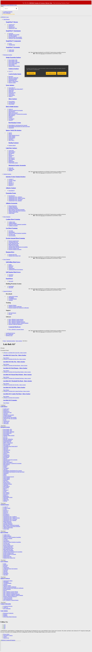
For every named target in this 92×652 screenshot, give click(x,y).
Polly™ (10, 154)
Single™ (10, 117)
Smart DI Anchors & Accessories (16, 110)
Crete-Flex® (11, 93)
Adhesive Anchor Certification (15, 306)
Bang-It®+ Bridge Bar (13, 77)
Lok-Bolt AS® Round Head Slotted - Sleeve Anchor (17, 374)
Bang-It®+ (11, 76)
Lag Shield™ (11, 118)
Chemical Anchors (7, 174)
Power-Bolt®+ (12, 101)
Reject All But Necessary (51, 73)
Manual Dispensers (13, 205)
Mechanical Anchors (7, 54)
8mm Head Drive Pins (13, 244)
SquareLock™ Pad (13, 28)
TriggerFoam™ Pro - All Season (15, 199)
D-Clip (10, 43)
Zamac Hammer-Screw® (14, 135)
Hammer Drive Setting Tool (14, 255)
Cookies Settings (31, 73)
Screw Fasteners (6, 259)
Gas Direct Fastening (11, 228)
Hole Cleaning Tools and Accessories (17, 209)
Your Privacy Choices (8, 635)
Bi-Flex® (11, 267)
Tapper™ (11, 96)
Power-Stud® (11, 64)
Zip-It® (10, 156)
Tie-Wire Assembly (13, 35)
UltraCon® (11, 91)
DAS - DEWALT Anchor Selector (16, 319)
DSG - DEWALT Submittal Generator (17, 321)
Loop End (11, 33)
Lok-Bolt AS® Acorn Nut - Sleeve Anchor (14, 355)
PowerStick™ (12, 190)
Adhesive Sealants (11, 188)
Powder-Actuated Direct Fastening (15, 238)
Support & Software (7, 291)
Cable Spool (11, 51)
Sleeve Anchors (13, 99)
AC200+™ (11, 179)
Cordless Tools (12, 222)
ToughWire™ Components (13, 41)
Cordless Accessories (13, 225)
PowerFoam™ (12, 195)
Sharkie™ (11, 160)
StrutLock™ (11, 25)
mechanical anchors (11, 340)
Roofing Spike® (12, 145)
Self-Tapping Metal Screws (13, 272)
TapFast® (11, 276)
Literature (11, 300)
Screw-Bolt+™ (12, 87)
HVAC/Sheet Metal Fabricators (10, 616)
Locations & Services (7, 11)
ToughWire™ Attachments (13, 31)
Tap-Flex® (11, 274)
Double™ (11, 116)
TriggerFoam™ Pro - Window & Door (17, 198)
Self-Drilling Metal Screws (13, 262)
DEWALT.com (9, 335)
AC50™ (10, 181)
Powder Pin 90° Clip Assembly (15, 37)
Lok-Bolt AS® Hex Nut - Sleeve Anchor (14, 361)
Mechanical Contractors (8, 613)
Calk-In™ (11, 120)
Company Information (6, 603)
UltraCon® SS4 (12, 92)
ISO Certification (7, 12)
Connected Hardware (14, 327)
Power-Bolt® (11, 104)
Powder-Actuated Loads (14, 248)
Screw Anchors (10, 85)
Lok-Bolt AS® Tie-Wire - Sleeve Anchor (14, 387)
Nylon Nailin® (12, 137)
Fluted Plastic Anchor (13, 162)
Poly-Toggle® (12, 159)
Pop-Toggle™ (12, 157)
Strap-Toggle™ (12, 151)
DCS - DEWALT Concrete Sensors (16, 329)
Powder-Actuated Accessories (15, 249)
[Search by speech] (16, 8)
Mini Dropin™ (12, 115)
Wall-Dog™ (11, 155)
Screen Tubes (11, 213)
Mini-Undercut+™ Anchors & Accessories (18, 114)
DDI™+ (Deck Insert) (13, 81)
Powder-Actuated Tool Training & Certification (19, 307)
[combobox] (11, 8)
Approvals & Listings (13, 296)
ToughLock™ (12, 24)
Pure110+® (11, 184)
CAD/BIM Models (13, 298)
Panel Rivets (9, 278)
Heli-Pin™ (11, 139)
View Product (6, 357)
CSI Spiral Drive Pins (13, 242)
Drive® (10, 134)
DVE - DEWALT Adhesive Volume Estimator (18, 323)
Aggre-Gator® (12, 95)
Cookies (5, 636)
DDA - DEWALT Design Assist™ (16, 320)
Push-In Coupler (12, 82)
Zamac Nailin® (12, 136)
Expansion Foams (11, 193)
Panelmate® (11, 286)
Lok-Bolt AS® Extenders (10, 400)
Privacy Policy (6, 634)
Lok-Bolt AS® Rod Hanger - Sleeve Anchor (15, 368)
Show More (3, 425)
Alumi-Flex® (11, 268)
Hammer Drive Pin (13, 254)
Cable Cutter (11, 50)
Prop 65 (10, 314)
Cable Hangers (6, 19)
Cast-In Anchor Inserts (15, 74)
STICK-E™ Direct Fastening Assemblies (17, 224)
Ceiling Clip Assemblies (14, 245)
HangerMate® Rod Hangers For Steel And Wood (19, 126)
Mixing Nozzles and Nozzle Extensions (17, 210)
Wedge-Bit (11, 168)
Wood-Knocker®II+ (13, 79)
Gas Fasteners (12, 232)
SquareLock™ (12, 27)
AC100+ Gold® (12, 180)
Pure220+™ (11, 182)
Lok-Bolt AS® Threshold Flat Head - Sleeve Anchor (17, 381)
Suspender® (11, 127)
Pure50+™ (11, 185)
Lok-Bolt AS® (12, 102)
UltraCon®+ (11, 90)
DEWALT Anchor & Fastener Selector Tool (40, 3)
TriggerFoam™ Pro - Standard (15, 200)
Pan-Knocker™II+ (13, 80)
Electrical (5, 614)
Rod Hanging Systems (15, 122)
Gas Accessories (12, 235)
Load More (3, 405)
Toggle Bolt (11, 150)
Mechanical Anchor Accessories (17, 165)
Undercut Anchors (14, 68)
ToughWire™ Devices (12, 22)
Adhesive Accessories (11, 203)
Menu (2, 6)
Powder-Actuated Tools (14, 240)
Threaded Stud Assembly (14, 34)
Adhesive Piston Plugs (13, 212)
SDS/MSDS (11, 297)
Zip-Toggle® (11, 153)
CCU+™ (11, 71)
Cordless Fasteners (13, 223)
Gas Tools (11, 230)
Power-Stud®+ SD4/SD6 (14, 62)
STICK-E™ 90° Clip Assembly (15, 38)
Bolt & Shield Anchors (12, 106)
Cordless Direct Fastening (13, 219)
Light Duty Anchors (11, 148)
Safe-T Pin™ (11, 140)
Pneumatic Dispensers (13, 208)
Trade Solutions (4, 610)
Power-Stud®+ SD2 (13, 61)
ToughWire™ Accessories (13, 47)
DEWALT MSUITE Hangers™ (15, 324)
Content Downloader (7, 597)
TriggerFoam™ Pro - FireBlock (15, 197)
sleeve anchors (19, 340)
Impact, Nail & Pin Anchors (13, 130)
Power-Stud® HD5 (13, 63)
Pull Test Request (12, 313)
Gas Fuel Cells (12, 234)
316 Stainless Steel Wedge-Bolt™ (16, 89)
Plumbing (5, 615)
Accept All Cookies (61, 73)
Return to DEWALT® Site (9, 14)
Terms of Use (6, 637)
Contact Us (5, 607)
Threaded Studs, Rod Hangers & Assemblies (18, 247)
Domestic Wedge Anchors (14, 66)
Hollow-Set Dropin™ (13, 112)
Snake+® (11, 109)
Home (4, 340)
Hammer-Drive (10, 252)
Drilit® (10, 264)
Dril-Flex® (11, 265)
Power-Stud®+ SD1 (13, 60)
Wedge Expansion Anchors (13, 57)
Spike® (10, 132)
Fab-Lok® (11, 281)
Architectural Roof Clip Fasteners (16, 269)
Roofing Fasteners (14, 143)
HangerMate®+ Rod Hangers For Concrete (18, 125)
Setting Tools (11, 169)
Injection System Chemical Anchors (15, 176)
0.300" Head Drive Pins (14, 243)
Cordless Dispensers (13, 207)
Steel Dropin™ (12, 111)
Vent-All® (11, 287)
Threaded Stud (12, 44)
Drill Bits (11, 170)
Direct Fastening (6, 216)
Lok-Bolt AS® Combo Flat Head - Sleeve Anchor (16, 394)
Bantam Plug (11, 161)
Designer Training (12, 305)
